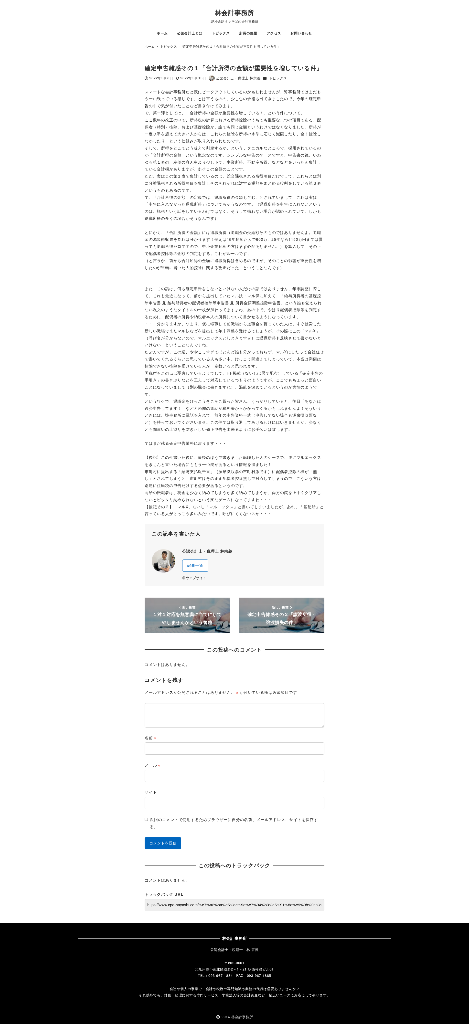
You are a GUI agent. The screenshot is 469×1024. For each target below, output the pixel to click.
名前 (150, 737)
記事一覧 (195, 565)
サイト (151, 792)
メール (152, 765)
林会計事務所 (234, 12)
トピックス (278, 77)
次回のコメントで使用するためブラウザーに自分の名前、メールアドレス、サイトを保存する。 (234, 823)
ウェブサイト (196, 578)
